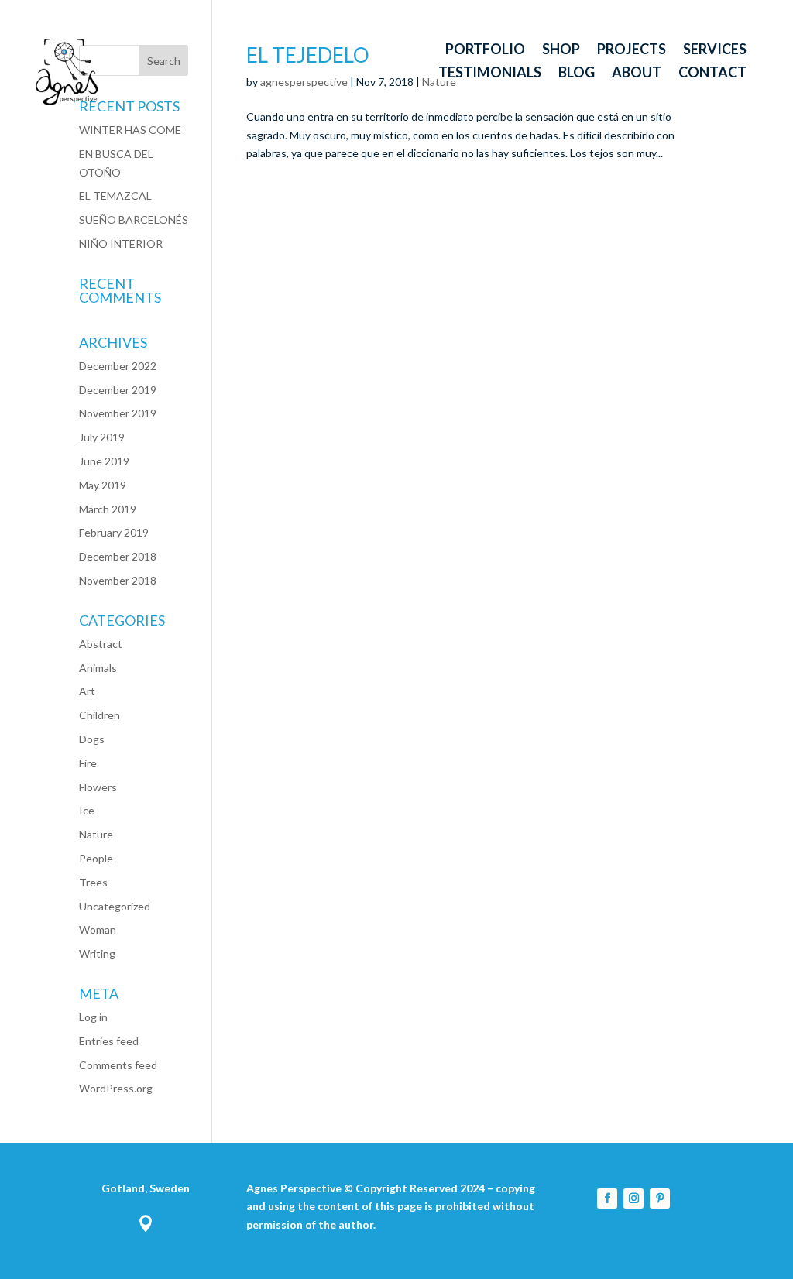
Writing (97, 953)
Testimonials (489, 74)
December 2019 (117, 389)
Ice (86, 810)
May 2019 (102, 485)
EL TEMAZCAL (115, 195)
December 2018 (117, 556)
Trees (93, 882)
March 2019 (107, 509)
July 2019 (102, 437)
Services (715, 50)
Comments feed (118, 1065)
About (636, 74)
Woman (97, 929)
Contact (712, 74)
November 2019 (117, 413)
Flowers (98, 787)
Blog (576, 74)
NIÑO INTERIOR (121, 243)
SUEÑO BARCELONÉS (133, 219)
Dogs (92, 739)
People (96, 858)
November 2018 (117, 580)
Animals (98, 667)
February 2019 (114, 532)
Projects (631, 50)
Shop (561, 50)
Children (99, 715)
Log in (93, 1017)
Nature (96, 834)
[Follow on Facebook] (607, 1198)
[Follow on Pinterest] (660, 1198)
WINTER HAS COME (130, 129)
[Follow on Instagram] (633, 1198)
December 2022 (117, 365)
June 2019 (104, 461)
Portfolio (485, 50)
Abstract (100, 643)
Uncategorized (114, 906)
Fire (88, 763)
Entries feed (109, 1041)
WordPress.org (116, 1088)
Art (87, 691)
